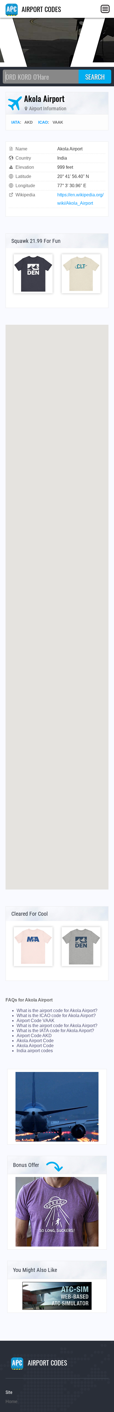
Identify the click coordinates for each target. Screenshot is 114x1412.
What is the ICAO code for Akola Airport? (56, 1015)
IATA (15, 122)
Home (11, 1401)
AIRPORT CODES (40, 9)
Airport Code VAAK (36, 1020)
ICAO (43, 122)
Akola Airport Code (35, 1040)
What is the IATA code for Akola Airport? (55, 1030)
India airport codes (35, 1050)
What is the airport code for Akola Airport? (57, 1010)
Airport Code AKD (34, 1035)
